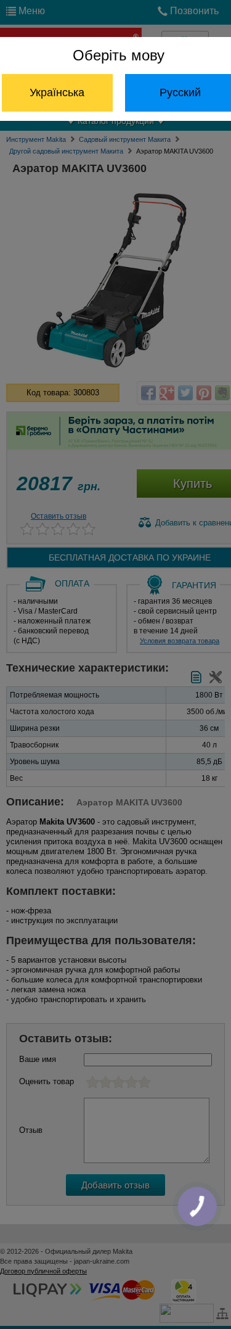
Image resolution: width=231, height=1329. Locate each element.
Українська (57, 92)
